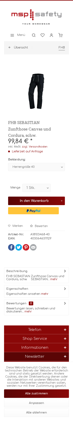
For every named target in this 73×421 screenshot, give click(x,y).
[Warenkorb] (60, 35)
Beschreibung (16, 271)
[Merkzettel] (43, 35)
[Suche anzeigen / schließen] (34, 35)
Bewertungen (16, 303)
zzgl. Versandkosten (34, 146)
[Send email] (33, 249)
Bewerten (41, 226)
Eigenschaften (17, 288)
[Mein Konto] (51, 35)
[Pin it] (26, 249)
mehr (53, 279)
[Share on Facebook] (11, 249)
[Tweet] (18, 249)
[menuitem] (16, 35)
